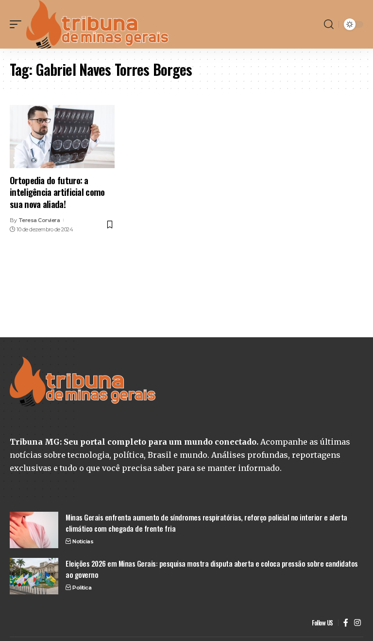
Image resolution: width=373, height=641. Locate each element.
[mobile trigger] (18, 24)
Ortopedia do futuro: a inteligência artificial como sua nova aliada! (57, 191)
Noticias (82, 541)
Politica (81, 587)
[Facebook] (346, 622)
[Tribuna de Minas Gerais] (97, 24)
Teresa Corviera (39, 220)
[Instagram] (357, 622)
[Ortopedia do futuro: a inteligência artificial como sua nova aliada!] (62, 136)
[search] (329, 24)
